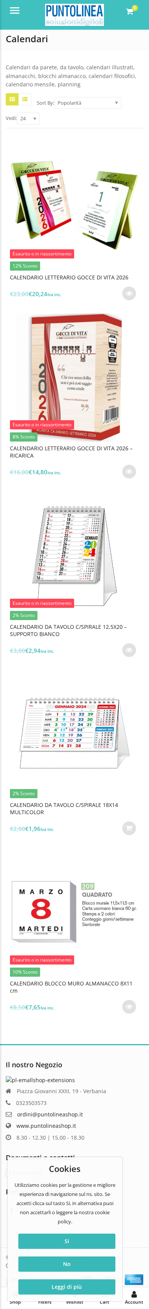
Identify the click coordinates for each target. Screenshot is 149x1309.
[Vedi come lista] (24, 99)
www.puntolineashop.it (46, 1125)
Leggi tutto (129, 293)
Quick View (78, 277)
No (67, 1264)
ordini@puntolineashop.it (50, 1114)
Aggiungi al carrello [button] (129, 828)
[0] (129, 11)
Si (67, 1241)
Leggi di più (67, 1286)
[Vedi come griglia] (12, 99)
